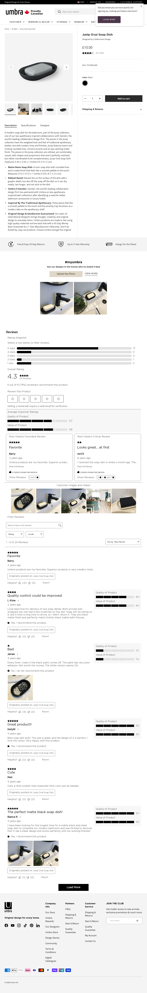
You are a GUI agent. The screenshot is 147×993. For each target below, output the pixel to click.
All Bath (14, 29)
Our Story (50, 912)
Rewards (111, 2)
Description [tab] (11, 125)
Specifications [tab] (28, 125)
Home (7, 29)
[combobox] (84, 11)
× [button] (141, 6)
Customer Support (131, 2)
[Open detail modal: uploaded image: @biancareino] (56, 298)
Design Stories (52, 937)
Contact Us (90, 941)
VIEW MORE (91, 274)
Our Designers (52, 926)
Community (51, 943)
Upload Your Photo (66, 274)
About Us (95, 2)
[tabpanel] (39, 181)
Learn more (109, 19)
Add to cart (124, 98)
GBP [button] (82, 2)
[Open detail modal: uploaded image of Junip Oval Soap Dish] (90, 298)
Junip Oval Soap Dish (27, 29)
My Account (90, 935)
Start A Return (72, 923)
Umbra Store (51, 932)
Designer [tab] (45, 125)
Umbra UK (14, 982)
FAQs (67, 909)
